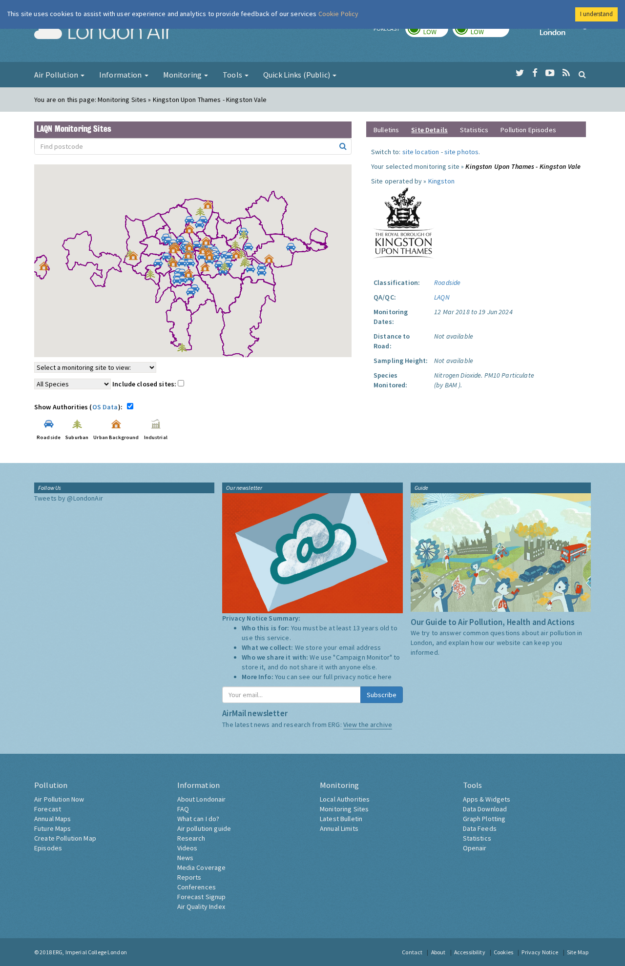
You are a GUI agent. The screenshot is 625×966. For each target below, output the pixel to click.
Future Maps (52, 828)
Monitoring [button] (183, 75)
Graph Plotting (484, 818)
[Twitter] (520, 73)
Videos (187, 848)
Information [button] (121, 75)
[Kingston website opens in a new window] (403, 222)
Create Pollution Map (65, 838)
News (185, 857)
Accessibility (469, 952)
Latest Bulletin (341, 818)
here (385, 676)
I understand (596, 14)
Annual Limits (339, 828)
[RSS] (566, 73)
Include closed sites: (145, 384)
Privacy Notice (539, 952)
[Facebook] (535, 73)
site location (420, 151)
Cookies (503, 952)
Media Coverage (201, 867)
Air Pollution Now (59, 799)
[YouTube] (550, 73)
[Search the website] (582, 74)
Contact (412, 952)
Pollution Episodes (528, 129)
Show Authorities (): (79, 406)
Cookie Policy (338, 13)
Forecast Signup (201, 896)
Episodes (48, 848)
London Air (103, 32)
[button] (210, 207)
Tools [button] (233, 75)
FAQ (183, 809)
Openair (475, 848)
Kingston (441, 181)
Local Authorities (345, 799)
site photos (461, 151)
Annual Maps (52, 818)
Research (191, 838)
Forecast (47, 809)
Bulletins (386, 129)
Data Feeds (480, 828)
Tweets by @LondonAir (68, 498)
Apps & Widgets (487, 799)
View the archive (367, 724)
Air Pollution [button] (57, 75)
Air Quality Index (201, 906)
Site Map (577, 952)
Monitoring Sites (344, 809)
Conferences (196, 887)
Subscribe (381, 694)
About (438, 952)
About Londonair (201, 799)
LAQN (442, 297)
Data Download (485, 809)
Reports (189, 877)
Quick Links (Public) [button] (297, 75)
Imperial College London (565, 32)
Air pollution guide (204, 828)
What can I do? (198, 818)
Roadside (447, 282)
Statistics (474, 129)
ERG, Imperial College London (90, 952)
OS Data (105, 406)
